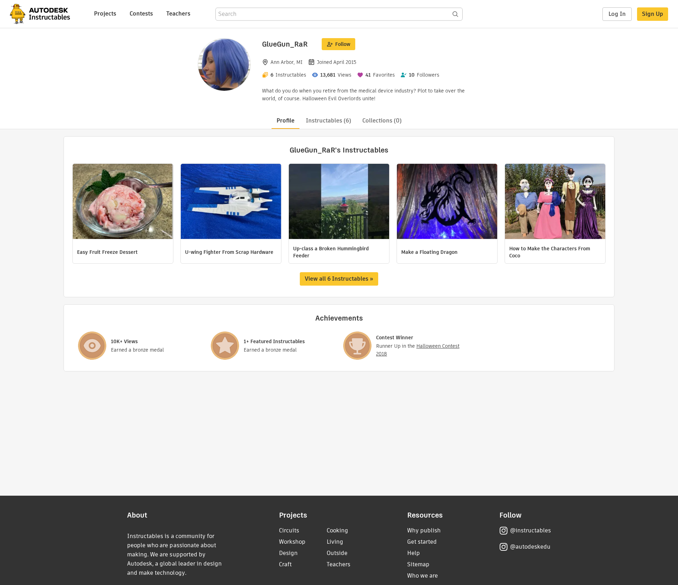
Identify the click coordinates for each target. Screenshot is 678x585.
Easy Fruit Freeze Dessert (107, 252)
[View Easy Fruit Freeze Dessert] (123, 202)
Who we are (422, 576)
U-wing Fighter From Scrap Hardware (229, 252)
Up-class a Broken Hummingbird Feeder (331, 252)
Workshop (292, 542)
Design (288, 553)
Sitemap (418, 564)
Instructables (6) (328, 121)
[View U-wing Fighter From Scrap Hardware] (231, 202)
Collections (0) (382, 121)
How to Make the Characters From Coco (549, 252)
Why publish (424, 530)
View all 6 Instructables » (339, 279)
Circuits (289, 530)
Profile (285, 121)
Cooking (337, 530)
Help (413, 553)
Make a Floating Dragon (429, 252)
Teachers (178, 14)
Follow (342, 44)
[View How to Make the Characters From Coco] (555, 202)
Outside (337, 553)
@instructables (530, 530)
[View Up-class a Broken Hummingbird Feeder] (339, 202)
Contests (141, 14)
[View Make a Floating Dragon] (447, 202)
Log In (617, 14)
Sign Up (652, 14)
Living (335, 542)
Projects (105, 14)
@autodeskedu (530, 547)
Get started (422, 542)
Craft (285, 564)
